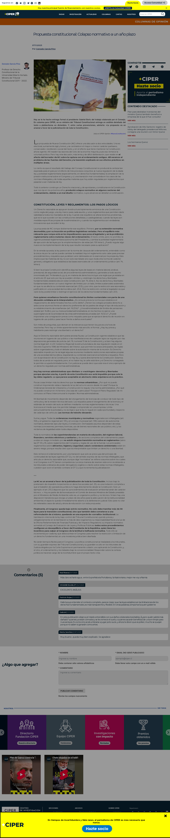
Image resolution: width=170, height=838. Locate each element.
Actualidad (91, 14)
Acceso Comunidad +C (154, 2)
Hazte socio (97, 828)
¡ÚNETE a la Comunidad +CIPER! (118, 8)
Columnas (106, 14)
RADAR (61, 14)
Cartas (119, 14)
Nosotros (131, 14)
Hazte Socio (132, 3)
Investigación (75, 14)
